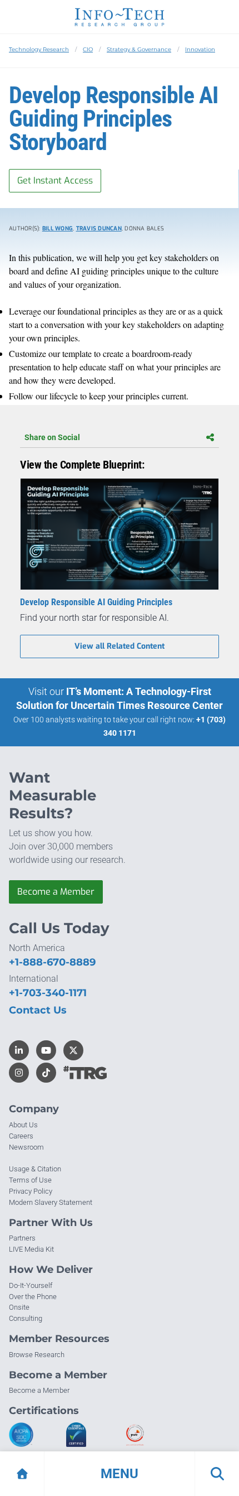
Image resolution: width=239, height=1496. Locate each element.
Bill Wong (57, 228)
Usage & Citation (35, 1169)
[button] (119, 1473)
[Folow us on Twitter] (73, 1050)
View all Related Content (119, 646)
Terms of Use (30, 1180)
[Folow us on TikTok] (46, 1073)
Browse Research (36, 1354)
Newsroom (26, 1147)
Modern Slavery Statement (50, 1202)
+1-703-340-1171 (48, 993)
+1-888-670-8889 (52, 962)
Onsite (19, 1307)
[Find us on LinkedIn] (19, 1050)
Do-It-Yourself (30, 1285)
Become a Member (55, 891)
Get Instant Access (55, 180)
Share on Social (52, 437)
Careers (21, 1136)
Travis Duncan (99, 228)
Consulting (25, 1318)
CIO (88, 49)
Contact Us (38, 1010)
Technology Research (39, 49)
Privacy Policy (30, 1191)
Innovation (200, 49)
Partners (22, 1238)
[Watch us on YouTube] (46, 1050)
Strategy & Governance (139, 49)
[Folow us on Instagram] (19, 1073)
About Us (23, 1125)
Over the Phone (33, 1296)
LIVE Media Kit (31, 1249)
